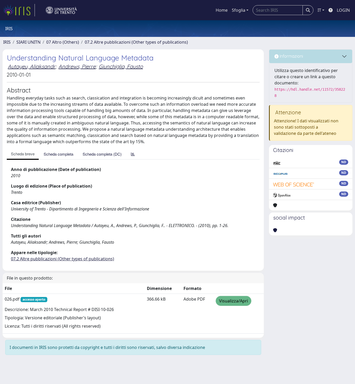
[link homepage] (19, 10)
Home (222, 10)
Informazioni (291, 56)
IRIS (7, 42)
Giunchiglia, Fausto (121, 66)
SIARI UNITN (28, 42)
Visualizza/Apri (233, 301)
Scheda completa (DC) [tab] (102, 154)
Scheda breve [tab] (23, 153)
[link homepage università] (61, 10)
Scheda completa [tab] (58, 154)
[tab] (133, 154)
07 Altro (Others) (62, 42)
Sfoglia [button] (238, 10)
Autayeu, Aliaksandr (31, 66)
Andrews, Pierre (77, 66)
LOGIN (343, 10)
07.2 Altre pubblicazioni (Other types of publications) (136, 42)
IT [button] (319, 10)
